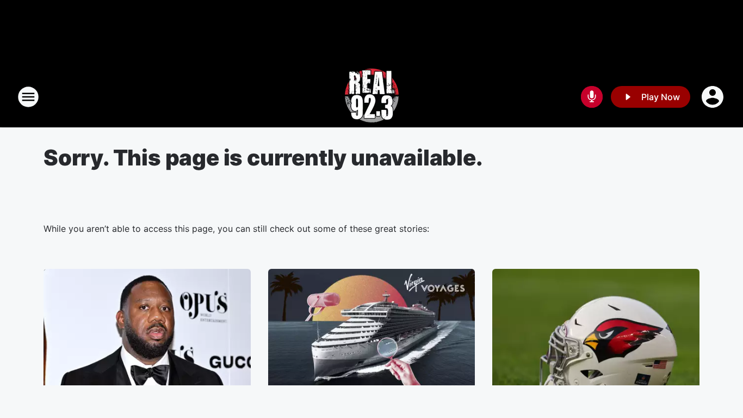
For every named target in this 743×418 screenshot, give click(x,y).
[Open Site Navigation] (28, 97)
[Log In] (714, 97)
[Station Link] (372, 97)
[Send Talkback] (592, 97)
